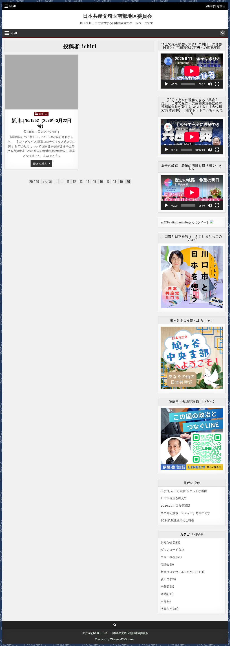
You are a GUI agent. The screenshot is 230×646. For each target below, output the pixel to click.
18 (114, 181)
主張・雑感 (168, 557)
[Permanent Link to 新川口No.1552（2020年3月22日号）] (41, 82)
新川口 (43, 114)
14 (87, 181)
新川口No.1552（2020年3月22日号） (41, 123)
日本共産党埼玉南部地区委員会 (115, 15)
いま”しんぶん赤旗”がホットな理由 (184, 491)
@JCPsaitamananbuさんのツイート (185, 222)
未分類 (165, 586)
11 (67, 181)
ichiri (30, 131)
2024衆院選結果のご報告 (177, 520)
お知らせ (166, 542)
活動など (166, 608)
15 (94, 181)
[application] (192, 71)
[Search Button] (222, 33)
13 (81, 181)
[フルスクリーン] (217, 84)
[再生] (166, 84)
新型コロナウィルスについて (180, 572)
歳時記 (165, 594)
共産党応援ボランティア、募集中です (185, 513)
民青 (163, 601)
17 (107, 181)
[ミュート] (210, 84)
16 (101, 181)
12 (74, 181)
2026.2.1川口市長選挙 (175, 505)
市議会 (165, 564)
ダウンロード (169, 549)
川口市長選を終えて (174, 498)
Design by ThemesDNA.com (115, 639)
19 (121, 181)
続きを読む (42, 164)
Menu (12, 6)
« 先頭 (47, 181)
